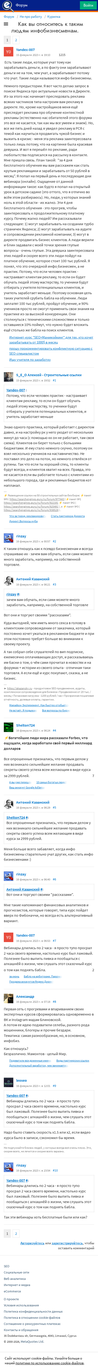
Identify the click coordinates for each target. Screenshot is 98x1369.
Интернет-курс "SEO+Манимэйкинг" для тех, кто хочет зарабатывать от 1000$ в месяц (51, 339)
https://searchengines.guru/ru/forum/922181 (31, 502)
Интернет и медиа (17, 1285)
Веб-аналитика (15, 1279)
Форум (9, 16)
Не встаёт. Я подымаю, (23, 710)
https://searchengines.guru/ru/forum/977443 (37, 499)
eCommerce (12, 1291)
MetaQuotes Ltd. (32, 1341)
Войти (88, 5)
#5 (54, 807)
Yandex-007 (25, 49)
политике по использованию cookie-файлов (49, 1363)
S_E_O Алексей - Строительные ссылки (49, 374)
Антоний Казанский (32, 579)
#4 (54, 730)
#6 (54, 879)
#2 (54, 541)
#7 (54, 941)
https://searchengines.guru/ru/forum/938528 (31, 510)
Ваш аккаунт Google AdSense (27, 787)
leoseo (21, 1080)
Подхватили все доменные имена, (30, 1060)
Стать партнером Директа (68, 516)
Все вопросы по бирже (56, 710)
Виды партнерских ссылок (72, 1060)
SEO (6, 1266)
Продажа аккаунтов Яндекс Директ (31, 981)
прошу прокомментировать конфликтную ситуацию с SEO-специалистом (51, 351)
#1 (54, 380)
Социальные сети (16, 1272)
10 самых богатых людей (51, 782)
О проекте (11, 1299)
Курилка (53, 16)
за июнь (14, 976)
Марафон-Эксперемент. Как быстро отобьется (39, 705)
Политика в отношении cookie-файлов (32, 1317)
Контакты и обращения (21, 1330)
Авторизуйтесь (32, 1243)
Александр (25, 996)
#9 (54, 1086)
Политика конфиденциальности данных (33, 1311)
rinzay (21, 536)
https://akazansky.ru (19, 688)
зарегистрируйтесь (67, 1243)
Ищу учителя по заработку (30, 359)
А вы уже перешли (20, 782)
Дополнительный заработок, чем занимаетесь (39, 1065)
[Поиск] (75, 6)
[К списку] (14, 25)
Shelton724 (25, 725)
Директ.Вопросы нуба (23, 521)
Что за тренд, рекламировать (27, 516)
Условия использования (21, 1305)
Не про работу (31, 16)
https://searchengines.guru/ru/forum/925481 (31, 506)
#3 (54, 584)
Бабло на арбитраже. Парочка (43, 976)
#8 (54, 1001)
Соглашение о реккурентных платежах (32, 1324)
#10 (55, 1170)
